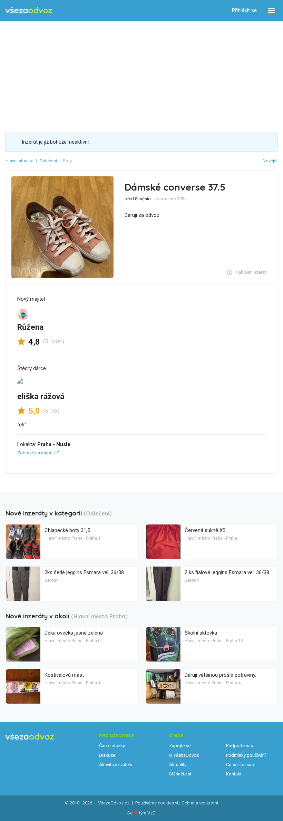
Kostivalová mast (64, 675)
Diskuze (107, 755)
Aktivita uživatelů (115, 764)
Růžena (30, 327)
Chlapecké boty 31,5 (67, 530)
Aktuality (177, 764)
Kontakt (234, 773)
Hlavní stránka (19, 160)
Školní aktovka (201, 633)
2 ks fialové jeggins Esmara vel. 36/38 (227, 572)
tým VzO (147, 812)
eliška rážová (40, 396)
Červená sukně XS (205, 530)
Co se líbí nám (240, 764)
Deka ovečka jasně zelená (74, 633)
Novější (270, 160)
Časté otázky (112, 745)
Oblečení (48, 160)
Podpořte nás (239, 745)
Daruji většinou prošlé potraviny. (220, 675)
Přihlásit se (244, 10)
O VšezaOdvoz (184, 755)
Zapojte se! (180, 745)
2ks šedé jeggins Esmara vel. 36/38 (84, 572)
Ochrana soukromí (200, 802)
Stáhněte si (180, 773)
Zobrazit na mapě (34, 452)
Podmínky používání (246, 755)
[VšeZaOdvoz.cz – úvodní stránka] (29, 10)
